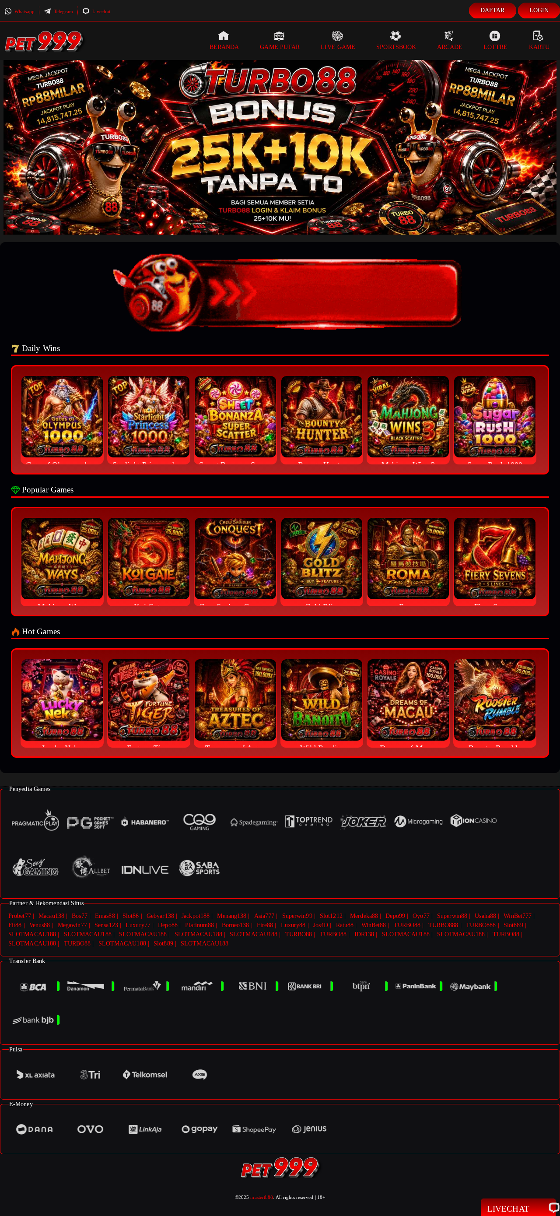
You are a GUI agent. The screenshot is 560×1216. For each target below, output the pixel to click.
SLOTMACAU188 (32, 934)
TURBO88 (407, 925)
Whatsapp (24, 11)
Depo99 (395, 916)
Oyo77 (421, 916)
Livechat (100, 11)
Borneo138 (235, 925)
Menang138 (231, 916)
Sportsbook (396, 47)
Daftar (492, 10)
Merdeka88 (364, 916)
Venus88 (39, 925)
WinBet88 (373, 925)
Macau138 (51, 916)
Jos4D (321, 925)
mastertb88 (261, 1197)
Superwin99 (297, 916)
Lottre (495, 47)
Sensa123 (106, 925)
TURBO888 (443, 925)
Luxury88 (293, 925)
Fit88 (15, 925)
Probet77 (19, 916)
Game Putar (280, 47)
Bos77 (80, 916)
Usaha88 (485, 916)
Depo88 (168, 925)
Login (539, 10)
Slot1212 (331, 916)
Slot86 (130, 916)
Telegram (62, 11)
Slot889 (513, 925)
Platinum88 (199, 925)
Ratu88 (345, 925)
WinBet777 (518, 916)
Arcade (449, 47)
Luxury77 (138, 925)
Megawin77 (72, 925)
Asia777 (264, 916)
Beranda (224, 47)
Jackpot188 (196, 916)
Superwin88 (452, 916)
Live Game (338, 47)
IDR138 (364, 934)
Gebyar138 (160, 916)
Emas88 (105, 916)
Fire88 (265, 925)
